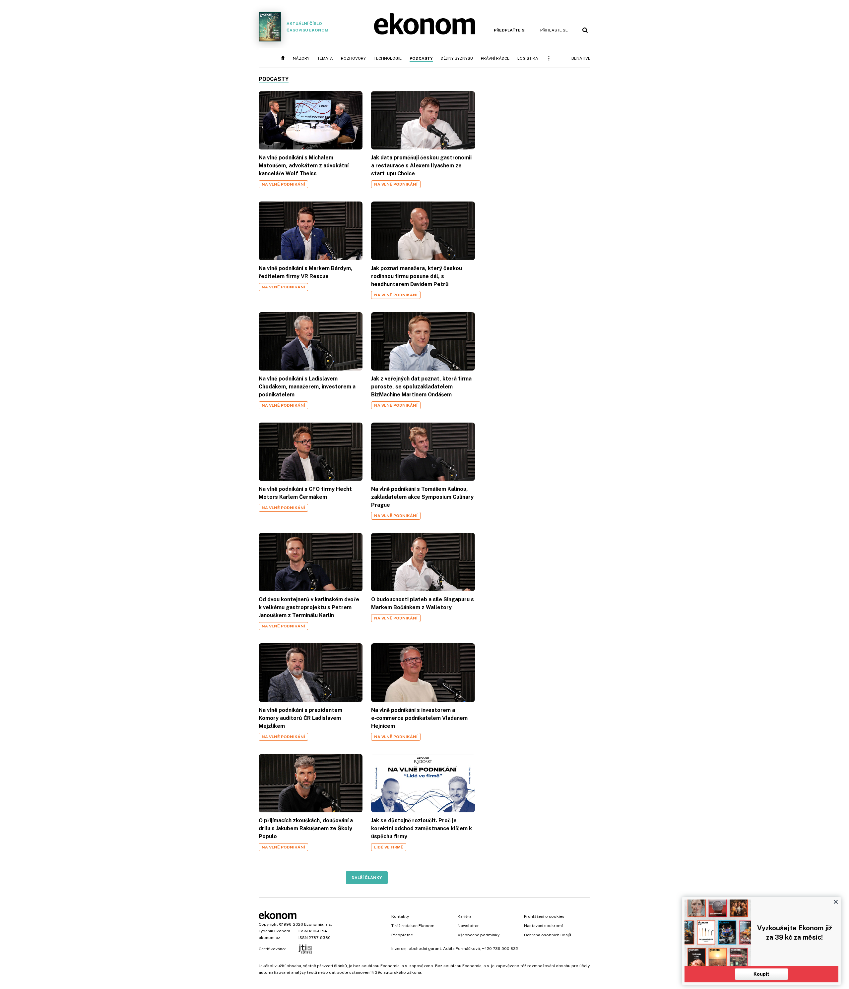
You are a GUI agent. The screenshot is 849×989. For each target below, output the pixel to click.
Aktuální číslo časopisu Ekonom (307, 26)
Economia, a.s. (318, 924)
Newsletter (468, 925)
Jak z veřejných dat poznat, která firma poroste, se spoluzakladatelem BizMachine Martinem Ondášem (421, 387)
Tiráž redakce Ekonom (412, 925)
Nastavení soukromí (543, 925)
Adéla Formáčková (461, 948)
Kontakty (400, 916)
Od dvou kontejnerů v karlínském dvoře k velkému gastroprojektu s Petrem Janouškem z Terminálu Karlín (309, 607)
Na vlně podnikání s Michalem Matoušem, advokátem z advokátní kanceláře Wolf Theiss (304, 165)
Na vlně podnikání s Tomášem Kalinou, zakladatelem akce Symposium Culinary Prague (422, 497)
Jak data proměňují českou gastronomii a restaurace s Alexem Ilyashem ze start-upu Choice (421, 165)
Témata (325, 58)
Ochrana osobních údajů (547, 935)
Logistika (527, 58)
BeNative (580, 58)
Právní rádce (495, 58)
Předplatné (402, 935)
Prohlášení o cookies (544, 916)
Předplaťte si (510, 30)
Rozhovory (353, 58)
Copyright (268, 924)
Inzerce (398, 948)
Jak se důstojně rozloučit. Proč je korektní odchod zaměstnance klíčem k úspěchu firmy (421, 828)
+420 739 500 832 (500, 948)
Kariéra (465, 916)
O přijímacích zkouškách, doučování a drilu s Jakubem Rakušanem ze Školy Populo (306, 828)
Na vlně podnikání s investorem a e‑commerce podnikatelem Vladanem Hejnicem (419, 718)
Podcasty (421, 58)
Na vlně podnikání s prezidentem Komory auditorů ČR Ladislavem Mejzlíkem (300, 718)
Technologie (388, 58)
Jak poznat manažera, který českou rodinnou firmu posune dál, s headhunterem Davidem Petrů (416, 276)
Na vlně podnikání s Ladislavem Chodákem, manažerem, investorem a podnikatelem (307, 387)
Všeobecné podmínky (478, 935)
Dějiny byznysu (457, 58)
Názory (301, 58)
